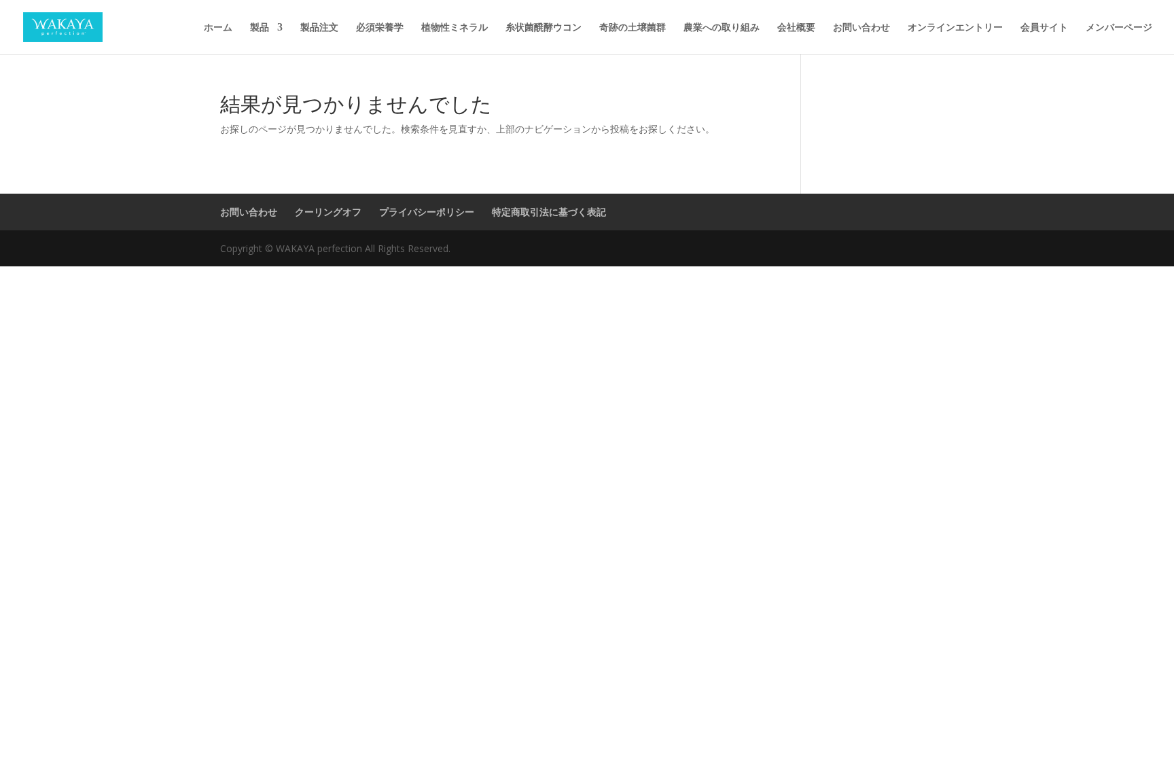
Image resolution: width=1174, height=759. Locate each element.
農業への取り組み (721, 27)
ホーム (218, 27)
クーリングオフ (328, 211)
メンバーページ (1119, 27)
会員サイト (1044, 27)
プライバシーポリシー (426, 211)
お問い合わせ (861, 27)
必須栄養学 (380, 27)
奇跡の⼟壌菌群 (632, 27)
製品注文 (319, 27)
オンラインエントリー (955, 27)
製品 (259, 27)
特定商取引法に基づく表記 (549, 211)
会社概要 (796, 27)
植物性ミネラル (454, 27)
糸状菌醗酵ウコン (543, 27)
